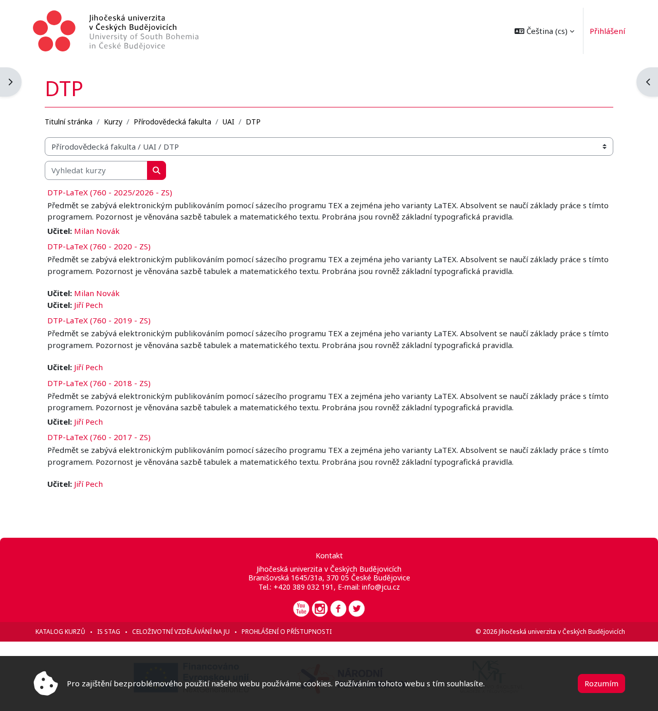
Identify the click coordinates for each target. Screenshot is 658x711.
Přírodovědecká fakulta (172, 121)
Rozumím (601, 683)
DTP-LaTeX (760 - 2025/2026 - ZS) (109, 192)
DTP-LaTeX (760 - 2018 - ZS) (99, 383)
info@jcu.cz (381, 587)
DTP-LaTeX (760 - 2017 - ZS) (99, 437)
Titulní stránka (69, 121)
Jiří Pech (88, 305)
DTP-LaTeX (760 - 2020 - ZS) (99, 246)
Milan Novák (97, 231)
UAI (228, 121)
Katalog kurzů (60, 631)
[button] (544, 31)
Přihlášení (607, 31)
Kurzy (113, 121)
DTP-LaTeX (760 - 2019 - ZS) (99, 320)
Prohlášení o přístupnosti (287, 631)
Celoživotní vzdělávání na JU (181, 631)
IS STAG (108, 631)
